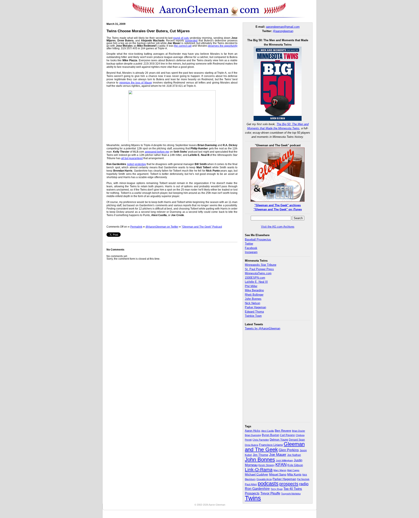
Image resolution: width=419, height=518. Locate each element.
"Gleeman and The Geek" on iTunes (278, 209)
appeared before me (157, 151)
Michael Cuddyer (256, 474)
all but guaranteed (132, 158)
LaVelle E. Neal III (256, 281)
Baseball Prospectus (258, 239)
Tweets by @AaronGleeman (262, 328)
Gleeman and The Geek (275, 446)
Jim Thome (260, 455)
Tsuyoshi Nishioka (291, 493)
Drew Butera (251, 445)
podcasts (268, 483)
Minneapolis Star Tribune (260, 264)
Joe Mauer (277, 455)
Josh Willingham (284, 460)
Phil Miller (251, 286)
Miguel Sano (277, 474)
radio (304, 483)
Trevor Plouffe (270, 493)
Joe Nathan (294, 455)
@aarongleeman (283, 31)
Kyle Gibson (295, 465)
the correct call (183, 45)
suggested (191, 40)
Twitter (249, 243)
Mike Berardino (254, 290)
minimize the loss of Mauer (135, 82)
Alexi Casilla (267, 430)
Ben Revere (283, 430)
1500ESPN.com (255, 277)
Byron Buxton (270, 435)
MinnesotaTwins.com (258, 273)
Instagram (251, 252)
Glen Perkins (289, 450)
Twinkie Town (253, 315)
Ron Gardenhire (257, 489)
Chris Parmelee (260, 439)
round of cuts (181, 37)
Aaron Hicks (252, 430)
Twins (253, 498)
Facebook (251, 248)
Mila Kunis (294, 474)
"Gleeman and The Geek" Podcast (202, 226)
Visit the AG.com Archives (277, 226)
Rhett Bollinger (254, 294)
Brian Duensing (253, 435)
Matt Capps (293, 470)
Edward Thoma (254, 311)
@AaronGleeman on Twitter (162, 226)
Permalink (136, 226)
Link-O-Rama (259, 469)
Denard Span (297, 439)
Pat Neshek (303, 479)
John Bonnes (253, 298)
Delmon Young (279, 439)
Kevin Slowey (266, 465)
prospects (288, 483)
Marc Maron (279, 470)
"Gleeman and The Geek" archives (277, 205)
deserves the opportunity (222, 45)
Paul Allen (251, 484)
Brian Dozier (298, 430)
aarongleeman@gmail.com (283, 26)
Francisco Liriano (271, 444)
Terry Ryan (277, 489)
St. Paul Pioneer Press (259, 269)
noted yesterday (136, 164)
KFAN (281, 464)
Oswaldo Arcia (264, 479)
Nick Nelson (252, 303)
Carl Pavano (287, 435)
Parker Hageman (255, 307)
